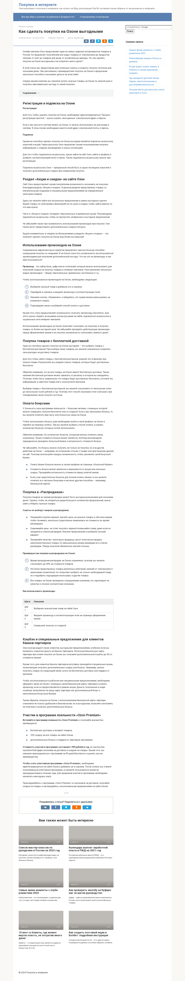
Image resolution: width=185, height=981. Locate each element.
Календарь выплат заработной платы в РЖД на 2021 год (88, 849)
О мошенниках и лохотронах (94, 17)
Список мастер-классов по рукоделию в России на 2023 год (39, 849)
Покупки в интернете (38, 4)
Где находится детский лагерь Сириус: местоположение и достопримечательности (144, 81)
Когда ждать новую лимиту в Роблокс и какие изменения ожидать (144, 69)
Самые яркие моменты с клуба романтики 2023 (38, 891)
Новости (60, 38)
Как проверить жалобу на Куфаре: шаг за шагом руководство (90, 891)
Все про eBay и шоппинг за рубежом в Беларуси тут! (48, 17)
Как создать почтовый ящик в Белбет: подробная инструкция (88, 934)
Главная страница (26, 26)
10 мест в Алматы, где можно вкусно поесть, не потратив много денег (40, 935)
